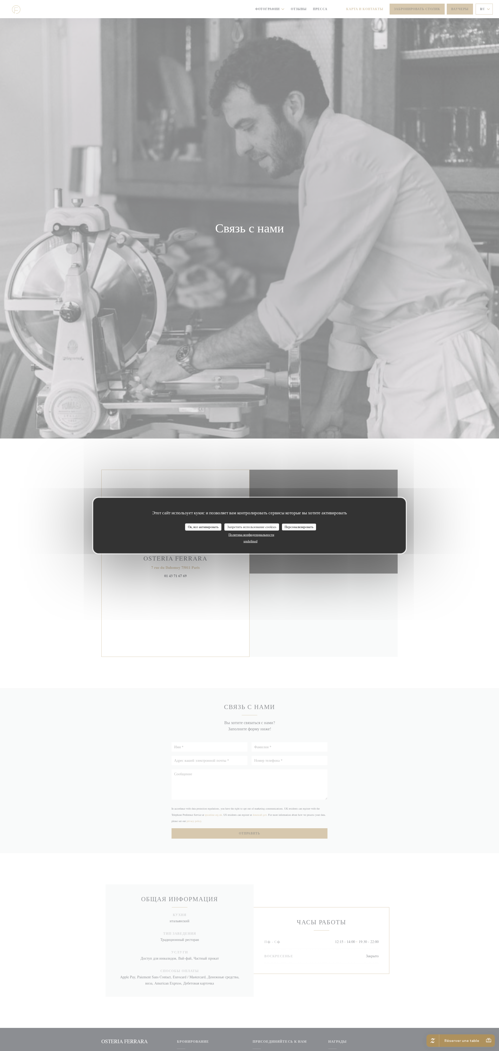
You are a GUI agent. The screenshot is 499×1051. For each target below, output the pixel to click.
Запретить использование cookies (251, 526)
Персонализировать (299, 526)
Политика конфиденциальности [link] (251, 534)
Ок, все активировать (203, 526)
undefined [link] (251, 540)
